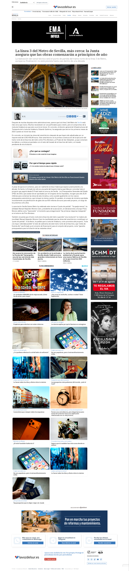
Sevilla (79, 123)
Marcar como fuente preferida (97, 563)
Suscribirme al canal (69, 543)
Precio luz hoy (36, 11)
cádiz (64, 15)
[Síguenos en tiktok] (94, 559)
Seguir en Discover (42, 2)
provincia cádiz (57, 15)
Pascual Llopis (88, 11)
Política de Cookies (56, 568)
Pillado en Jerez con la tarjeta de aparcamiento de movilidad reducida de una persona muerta (108, 103)
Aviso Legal (47, 568)
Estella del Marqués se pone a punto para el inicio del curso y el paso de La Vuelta (108, 88)
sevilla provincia (104, 15)
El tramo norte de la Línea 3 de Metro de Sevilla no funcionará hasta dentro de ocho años (56, 178)
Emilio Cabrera (42, 261)
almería (112, 15)
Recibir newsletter (104, 543)
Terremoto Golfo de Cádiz (50, 11)
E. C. (24, 116)
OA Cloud (76, 568)
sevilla (69, 15)
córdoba (91, 15)
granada (85, 15)
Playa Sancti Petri (77, 11)
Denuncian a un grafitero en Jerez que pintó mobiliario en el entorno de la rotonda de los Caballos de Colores (108, 95)
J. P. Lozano (16, 261)
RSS (63, 568)
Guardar (80, 116)
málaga (74, 15)
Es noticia (27, 11)
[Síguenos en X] (88, 559)
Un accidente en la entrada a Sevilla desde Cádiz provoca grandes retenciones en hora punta (50, 256)
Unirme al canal (33, 543)
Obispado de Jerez (65, 11)
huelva (79, 15)
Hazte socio (51, 559)
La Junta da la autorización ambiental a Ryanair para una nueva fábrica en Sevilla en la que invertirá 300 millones (108, 81)
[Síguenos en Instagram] (91, 559)
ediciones (14, 19)
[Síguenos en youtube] (98, 559)
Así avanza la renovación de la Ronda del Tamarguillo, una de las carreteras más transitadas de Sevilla (24, 256)
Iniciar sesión (111, 7)
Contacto (40, 568)
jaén (97, 15)
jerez (49, 15)
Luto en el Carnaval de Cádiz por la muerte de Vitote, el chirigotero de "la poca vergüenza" (108, 73)
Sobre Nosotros (32, 568)
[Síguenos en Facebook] (101, 559)
